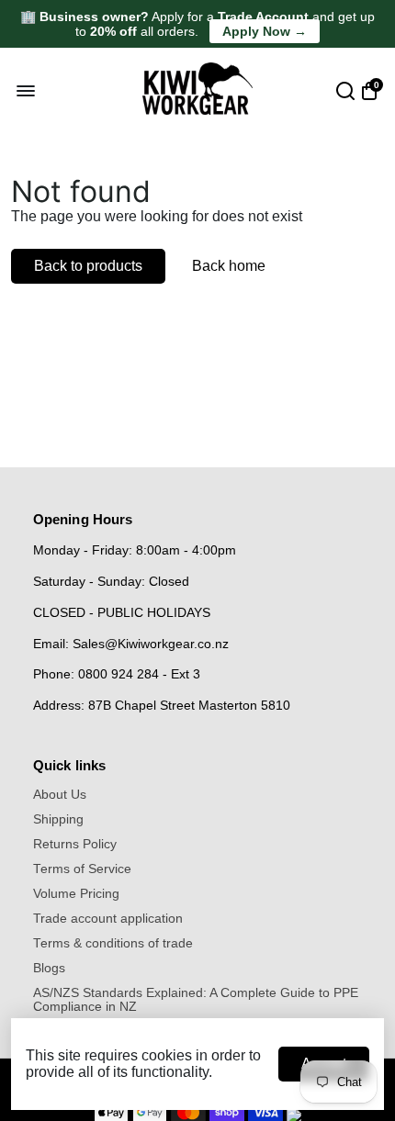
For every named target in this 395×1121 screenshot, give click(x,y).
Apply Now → (264, 31)
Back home (228, 266)
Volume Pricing (76, 894)
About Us (59, 795)
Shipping (58, 819)
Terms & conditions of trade (113, 943)
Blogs (49, 968)
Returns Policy (75, 844)
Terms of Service (82, 869)
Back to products (88, 266)
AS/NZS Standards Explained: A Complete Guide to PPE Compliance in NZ (195, 1000)
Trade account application (108, 918)
